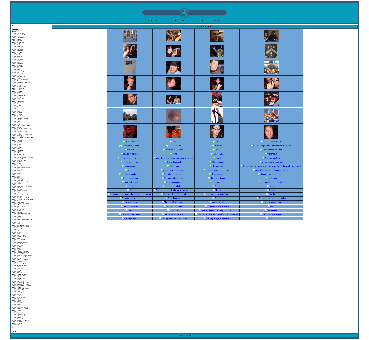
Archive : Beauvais (17, 123)
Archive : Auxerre (17, 140)
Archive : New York (17, 46)
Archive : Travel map (18, 33)
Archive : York (16, 124)
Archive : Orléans (17, 135)
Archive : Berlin (16, 55)
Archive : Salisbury (17, 150)
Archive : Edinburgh (17, 63)
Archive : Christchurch (18, 206)
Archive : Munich (17, 112)
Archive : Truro (16, 81)
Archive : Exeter (16, 58)
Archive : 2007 (16, 61)
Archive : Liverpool (17, 50)
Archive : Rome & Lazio (19, 86)
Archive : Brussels (17, 117)
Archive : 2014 (16, 164)
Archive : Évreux (17, 130)
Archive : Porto (16, 176)
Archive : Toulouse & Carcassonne (22, 134)
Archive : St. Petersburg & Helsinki (22, 157)
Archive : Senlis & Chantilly (20, 118)
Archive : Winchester (18, 88)
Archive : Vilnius (16, 183)
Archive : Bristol (16, 68)
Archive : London (17, 40)
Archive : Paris (16, 45)
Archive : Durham (17, 52)
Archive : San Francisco (19, 160)
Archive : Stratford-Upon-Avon (21, 82)
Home (13, 26)
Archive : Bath (16, 69)
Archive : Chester (17, 56)
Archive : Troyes (17, 133)
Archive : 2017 (16, 193)
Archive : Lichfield (17, 189)
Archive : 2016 (16, 184)
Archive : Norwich (17, 161)
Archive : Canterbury (18, 71)
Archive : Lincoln (17, 196)
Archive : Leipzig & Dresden (20, 79)
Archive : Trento (16, 107)
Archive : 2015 (16, 174)
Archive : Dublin (16, 163)
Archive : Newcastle (18, 74)
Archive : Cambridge (18, 49)
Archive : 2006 (16, 53)
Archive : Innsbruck (17, 151)
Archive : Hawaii (16, 127)
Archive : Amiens (17, 114)
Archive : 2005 (16, 43)
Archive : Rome (16, 102)
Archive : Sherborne (17, 180)
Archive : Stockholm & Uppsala (21, 125)
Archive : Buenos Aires (18, 159)
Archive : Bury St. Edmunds (20, 182)
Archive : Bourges (17, 143)
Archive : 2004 (16, 36)
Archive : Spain (16, 39)
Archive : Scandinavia (18, 95)
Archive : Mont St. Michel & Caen (22, 128)
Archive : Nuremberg (18, 166)
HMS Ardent (15, 32)
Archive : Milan (16, 144)
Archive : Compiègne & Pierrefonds (22, 137)
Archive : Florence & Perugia (20, 190)
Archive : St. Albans (17, 59)
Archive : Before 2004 (18, 35)
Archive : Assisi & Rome (19, 156)
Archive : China (16, 177)
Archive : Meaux (16, 115)
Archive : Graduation (18, 48)
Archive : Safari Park (18, 37)
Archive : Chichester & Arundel (21, 167)
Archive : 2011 (16, 108)
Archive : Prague (17, 104)
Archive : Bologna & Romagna (21, 97)
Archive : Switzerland (18, 101)
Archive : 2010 (16, 99)
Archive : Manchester (18, 42)
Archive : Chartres (17, 120)
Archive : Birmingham (18, 169)
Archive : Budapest (17, 92)
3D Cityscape (16, 30)
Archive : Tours (16, 147)
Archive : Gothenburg (18, 110)
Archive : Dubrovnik (17, 66)
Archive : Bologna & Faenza (20, 131)
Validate (188, 335)
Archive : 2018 (16, 205)
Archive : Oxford (16, 85)
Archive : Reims (16, 111)
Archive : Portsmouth (18, 94)
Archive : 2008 (16, 75)
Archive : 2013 (16, 153)
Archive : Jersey (16, 216)
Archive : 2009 (16, 89)
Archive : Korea (16, 187)
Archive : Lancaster (17, 84)
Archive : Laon (16, 146)
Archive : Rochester (18, 65)
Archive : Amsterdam (18, 154)
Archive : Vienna (16, 78)
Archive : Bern (16, 148)
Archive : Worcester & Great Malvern (23, 199)
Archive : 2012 (16, 138)
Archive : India (16, 170)
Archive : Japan (16, 105)
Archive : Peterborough (18, 76)
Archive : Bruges (17, 173)
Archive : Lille (16, 72)
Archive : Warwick (17, 91)
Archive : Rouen (16, 62)
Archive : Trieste (17, 172)
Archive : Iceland (17, 141)
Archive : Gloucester (18, 98)
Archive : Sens (16, 121)
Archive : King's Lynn (18, 179)
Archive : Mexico (17, 208)
